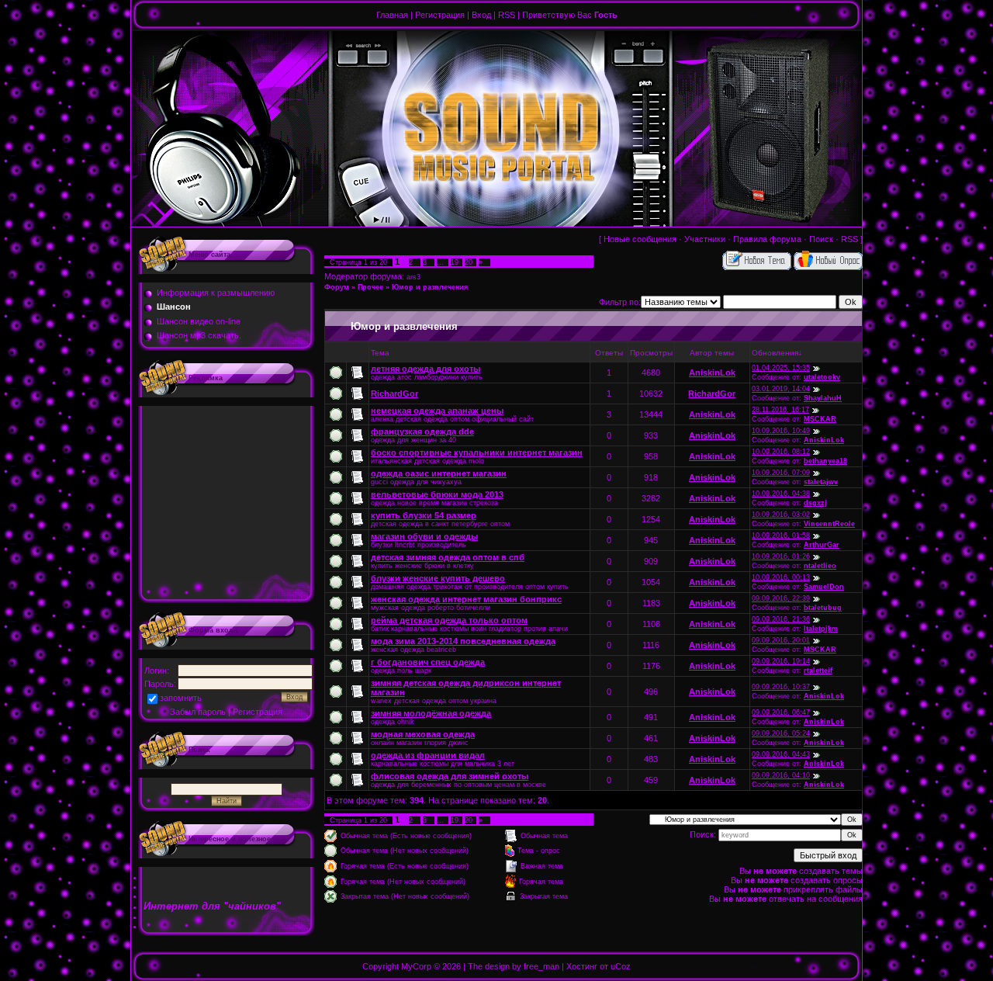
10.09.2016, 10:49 (781, 431)
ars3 (413, 277)
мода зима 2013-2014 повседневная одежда (463, 641)
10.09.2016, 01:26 (781, 556)
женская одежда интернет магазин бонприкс (466, 599)
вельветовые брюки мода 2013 (437, 494)
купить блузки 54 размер (423, 515)
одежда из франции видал (428, 755)
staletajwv (821, 482)
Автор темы (712, 352)
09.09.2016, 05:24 (781, 733)
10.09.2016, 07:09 (781, 473)
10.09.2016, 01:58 (781, 535)
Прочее (370, 287)
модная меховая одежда (423, 734)
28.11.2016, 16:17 (780, 410)
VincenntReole (829, 524)
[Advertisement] (226, 504)
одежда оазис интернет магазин (439, 473)
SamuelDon (824, 587)
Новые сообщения (640, 239)
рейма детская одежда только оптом (449, 620)
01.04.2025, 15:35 (781, 368)
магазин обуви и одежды (424, 536)
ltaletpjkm (821, 629)
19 (454, 262)
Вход (481, 14)
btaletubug (823, 608)
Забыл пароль (198, 711)
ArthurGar (821, 545)
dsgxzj (815, 503)
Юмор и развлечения (430, 287)
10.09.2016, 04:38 (781, 493)
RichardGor (394, 393)
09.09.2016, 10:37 (781, 687)
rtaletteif (818, 670)
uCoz (621, 966)
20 (468, 262)
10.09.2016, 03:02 (781, 514)
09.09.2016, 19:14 (781, 661)
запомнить (181, 697)
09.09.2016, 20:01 (781, 640)
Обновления (775, 352)
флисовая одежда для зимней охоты (449, 776)
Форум (336, 287)
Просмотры (651, 352)
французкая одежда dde (422, 431)
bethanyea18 (825, 461)
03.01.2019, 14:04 (781, 389)
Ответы (609, 352)
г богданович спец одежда (428, 662)
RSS (506, 14)
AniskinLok (712, 372)
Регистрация (440, 14)
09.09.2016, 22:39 (781, 598)
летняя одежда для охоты (425, 368)
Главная (392, 14)
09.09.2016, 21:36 (781, 619)
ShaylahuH (823, 398)
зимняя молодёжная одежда (431, 713)
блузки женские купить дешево (438, 578)
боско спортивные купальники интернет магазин (477, 452)
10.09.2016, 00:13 (781, 577)
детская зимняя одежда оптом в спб (447, 557)
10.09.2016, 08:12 (781, 452)
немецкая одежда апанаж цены (437, 410)
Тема (380, 352)
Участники (704, 239)
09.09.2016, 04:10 (781, 775)
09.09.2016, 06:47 (781, 712)
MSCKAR (820, 419)
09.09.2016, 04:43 (781, 754)
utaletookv (822, 377)
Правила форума (767, 239)
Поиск (821, 239)
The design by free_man (513, 966)
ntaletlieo (820, 566)
